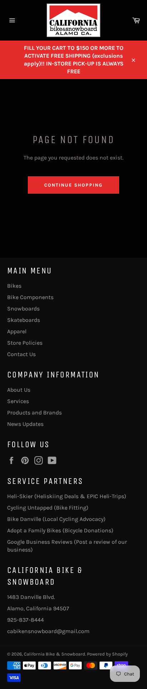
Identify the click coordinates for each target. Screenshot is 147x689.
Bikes (14, 285)
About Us (18, 389)
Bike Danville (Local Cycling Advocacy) (56, 519)
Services (18, 401)
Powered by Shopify (107, 654)
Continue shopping (73, 185)
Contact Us (21, 354)
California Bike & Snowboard (54, 654)
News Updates (25, 424)
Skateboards (23, 320)
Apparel (16, 331)
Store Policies (24, 342)
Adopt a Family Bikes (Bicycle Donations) (60, 530)
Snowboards (23, 308)
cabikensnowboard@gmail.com (48, 631)
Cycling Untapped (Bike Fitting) (47, 507)
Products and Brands (34, 412)
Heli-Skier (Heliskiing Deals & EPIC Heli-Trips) (66, 496)
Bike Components (30, 297)
